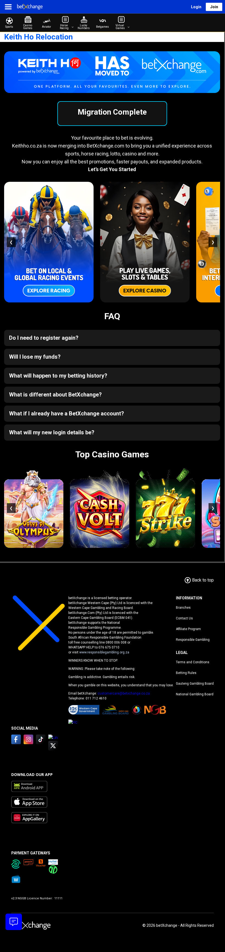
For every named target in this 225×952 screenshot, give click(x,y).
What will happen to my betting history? (58, 375)
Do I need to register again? (43, 338)
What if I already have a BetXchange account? (66, 413)
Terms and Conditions (192, 662)
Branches (183, 608)
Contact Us (184, 618)
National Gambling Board (194, 694)
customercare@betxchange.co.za (124, 693)
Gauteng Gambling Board (195, 683)
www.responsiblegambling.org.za (104, 652)
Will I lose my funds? (35, 356)
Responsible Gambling (193, 640)
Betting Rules (186, 673)
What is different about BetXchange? (55, 394)
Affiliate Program (188, 629)
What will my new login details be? (51, 432)
